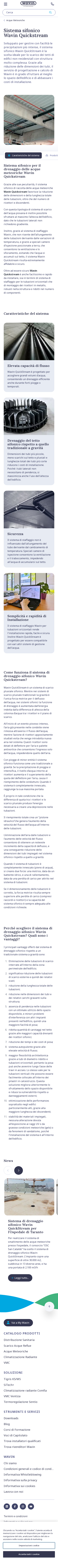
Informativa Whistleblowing (22, 1474)
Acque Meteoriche (15, 20)
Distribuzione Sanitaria (19, 1340)
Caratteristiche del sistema (25, 155)
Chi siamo (10, 1463)
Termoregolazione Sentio (20, 1402)
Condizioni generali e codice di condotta (30, 1469)
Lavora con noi (13, 1491)
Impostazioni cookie (29, 1545)
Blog (7, 1424)
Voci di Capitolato (15, 1435)
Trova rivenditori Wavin (19, 1447)
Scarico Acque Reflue (17, 1345)
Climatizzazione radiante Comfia (25, 1390)
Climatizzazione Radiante (20, 1357)
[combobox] (29, 12)
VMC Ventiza (12, 1396)
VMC (7, 1362)
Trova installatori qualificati (22, 1441)
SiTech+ (9, 1385)
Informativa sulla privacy (20, 1480)
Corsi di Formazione (17, 1429)
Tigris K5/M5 (12, 1379)
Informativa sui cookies (19, 1486)
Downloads (11, 1418)
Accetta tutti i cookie (29, 1554)
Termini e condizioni (16, 1516)
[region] (29, 1541)
